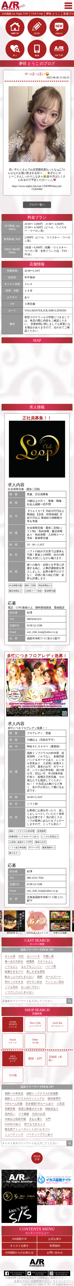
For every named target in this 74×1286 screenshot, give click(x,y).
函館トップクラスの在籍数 (42, 1093)
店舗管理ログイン (41, 1281)
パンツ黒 (50, 966)
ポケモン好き (34, 981)
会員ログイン (22, 1281)
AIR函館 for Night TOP (15, 13)
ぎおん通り (35, 1119)
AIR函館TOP (19, 1239)
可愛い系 (48, 956)
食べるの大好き (14, 961)
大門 (48, 1119)
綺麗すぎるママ (14, 971)
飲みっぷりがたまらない (19, 976)
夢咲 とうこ (53, 13)
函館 (39, 976)
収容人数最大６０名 (30, 1108)
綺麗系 (30, 961)
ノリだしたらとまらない (19, 992)
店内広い (10, 1113)
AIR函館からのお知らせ (19, 1252)
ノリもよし (11, 966)
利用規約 (55, 1245)
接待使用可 (54, 1098)
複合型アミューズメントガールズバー (27, 1129)
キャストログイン (63, 1281)
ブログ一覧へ (37, 204)
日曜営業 (10, 1108)
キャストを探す (19, 1245)
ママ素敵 (23, 1113)
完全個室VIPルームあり (39, 1103)
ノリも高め (11, 987)
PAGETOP (37, 1158)
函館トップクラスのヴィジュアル (25, 1098)
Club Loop (37, 13)
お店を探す (54, 1239)
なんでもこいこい (31, 966)
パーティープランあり (39, 1134)
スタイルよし (45, 961)
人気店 (61, 1103)
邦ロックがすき (14, 981)
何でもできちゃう (34, 1124)
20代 (21, 956)
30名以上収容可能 (15, 1119)
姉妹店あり (52, 1108)
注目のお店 (38, 1113)
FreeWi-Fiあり (13, 1124)
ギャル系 (10, 956)
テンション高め (54, 981)
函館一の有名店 (14, 1093)
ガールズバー (53, 976)
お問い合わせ (55, 1252)
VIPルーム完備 (13, 1103)
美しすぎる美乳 (35, 971)
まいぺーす (33, 956)
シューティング (14, 1134)
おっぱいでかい (30, 987)
